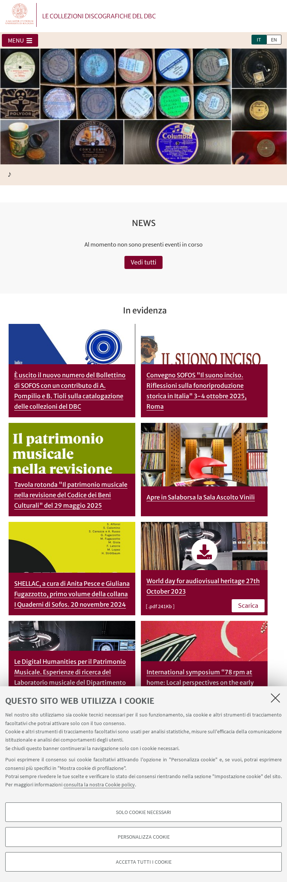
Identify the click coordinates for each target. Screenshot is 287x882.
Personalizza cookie (144, 836)
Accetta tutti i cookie (144, 861)
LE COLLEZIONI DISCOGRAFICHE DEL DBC (99, 16)
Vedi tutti (143, 262)
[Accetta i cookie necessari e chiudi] (275, 698)
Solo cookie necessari (143, 812)
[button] (20, 40)
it (259, 39)
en (274, 39)
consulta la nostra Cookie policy (99, 784)
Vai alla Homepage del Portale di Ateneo (20, 15)
